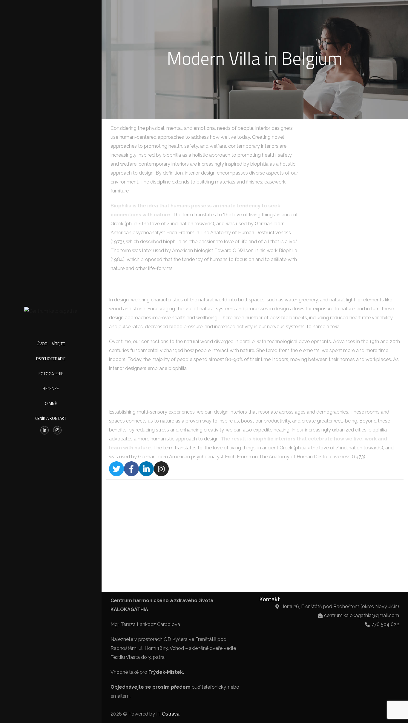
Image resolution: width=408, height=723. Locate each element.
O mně (51, 403)
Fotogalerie (51, 373)
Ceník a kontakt (50, 418)
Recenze (51, 388)
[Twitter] (116, 468)
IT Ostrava (168, 714)
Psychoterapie (50, 358)
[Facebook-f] (131, 468)
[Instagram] (57, 430)
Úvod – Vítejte (51, 343)
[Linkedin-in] (44, 430)
